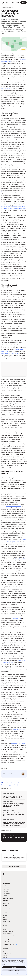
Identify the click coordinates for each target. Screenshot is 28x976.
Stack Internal (6, 883)
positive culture (17, 618)
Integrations (7, 893)
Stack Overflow (7, 908)
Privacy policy (6, 940)
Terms (4, 938)
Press (4, 917)
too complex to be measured (13, 506)
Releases (5, 957)
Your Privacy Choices (8, 944)
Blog (4, 952)
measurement (5, 784)
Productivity (14, 784)
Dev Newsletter (7, 953)
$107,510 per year (6, 88)
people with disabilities (19, 729)
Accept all (14, 967)
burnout (3, 192)
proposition (22, 59)
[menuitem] (13, 2)
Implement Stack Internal (9, 935)
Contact (5, 929)
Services (5, 905)
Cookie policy (6, 941)
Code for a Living (6, 782)
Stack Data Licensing (8, 898)
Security (6, 891)
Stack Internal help (8, 933)
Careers (5, 919)
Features (6, 886)
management (15, 782)
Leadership (5, 915)
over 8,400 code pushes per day (10, 353)
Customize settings (14, 973)
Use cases (6, 889)
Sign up (23, 2)
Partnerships (6, 903)
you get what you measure (18, 743)
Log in (17, 2)
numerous (4, 61)
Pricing (5, 895)
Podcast (5, 955)
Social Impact (6, 921)
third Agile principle (20, 559)
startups (9, 61)
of (25, 59)
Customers (6, 887)
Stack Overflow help (8, 931)
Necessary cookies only (14, 970)
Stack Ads (5, 900)
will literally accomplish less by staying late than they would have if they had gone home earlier (13, 206)
